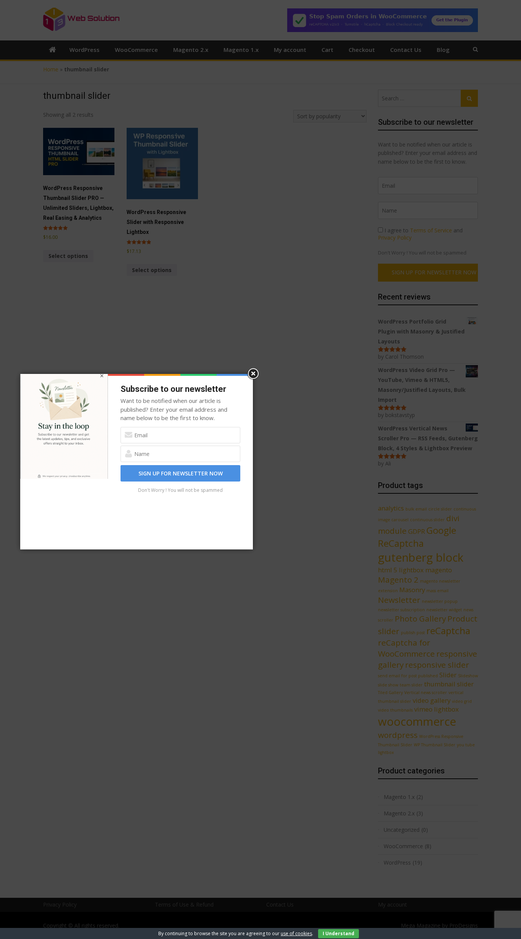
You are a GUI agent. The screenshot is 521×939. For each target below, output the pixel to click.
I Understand (338, 933)
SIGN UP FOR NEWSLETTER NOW (180, 473)
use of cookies (296, 933)
